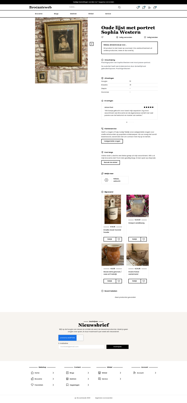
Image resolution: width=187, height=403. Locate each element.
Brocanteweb (40, 7)
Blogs (56, 14)
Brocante (38, 14)
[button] (31, 44)
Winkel (91, 14)
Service (108, 14)
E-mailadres (63, 343)
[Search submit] (119, 7)
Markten (73, 14)
